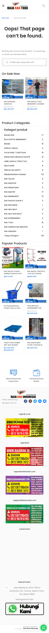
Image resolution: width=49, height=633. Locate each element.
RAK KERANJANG (23, 187)
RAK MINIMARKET (23, 196)
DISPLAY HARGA (23, 148)
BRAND (23, 144)
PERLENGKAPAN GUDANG (24, 174)
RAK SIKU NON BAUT (23, 214)
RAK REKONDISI (23, 205)
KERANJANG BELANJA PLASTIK (23, 157)
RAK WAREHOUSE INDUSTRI (23, 227)
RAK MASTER (23, 192)
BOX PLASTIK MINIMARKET (23, 139)
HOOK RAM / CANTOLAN (23, 152)
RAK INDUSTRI (23, 183)
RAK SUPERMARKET (23, 218)
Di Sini (30, 599)
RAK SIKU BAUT (23, 209)
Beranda (5, 18)
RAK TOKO (23, 222)
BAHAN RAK (23, 135)
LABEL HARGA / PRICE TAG (23, 161)
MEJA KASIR (23, 165)
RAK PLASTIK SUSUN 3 (23, 200)
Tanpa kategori (24, 235)
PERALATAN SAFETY (23, 170)
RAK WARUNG (23, 231)
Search (43, 5)
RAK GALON (23, 179)
